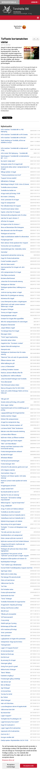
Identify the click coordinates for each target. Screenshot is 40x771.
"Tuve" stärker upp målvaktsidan (11, 565)
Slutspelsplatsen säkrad (8, 315)
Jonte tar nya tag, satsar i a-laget (11, 292)
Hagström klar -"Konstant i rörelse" (12, 343)
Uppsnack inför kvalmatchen (10, 731)
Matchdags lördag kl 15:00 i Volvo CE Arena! (15, 184)
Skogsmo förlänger (7, 309)
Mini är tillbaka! (5, 685)
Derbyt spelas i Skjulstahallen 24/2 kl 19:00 (14, 740)
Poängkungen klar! (7, 240)
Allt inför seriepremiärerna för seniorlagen (14, 322)
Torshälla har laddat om (8, 190)
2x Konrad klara (6, 691)
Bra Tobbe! (4, 697)
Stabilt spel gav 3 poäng (8, 623)
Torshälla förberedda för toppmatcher (13, 602)
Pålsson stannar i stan (8, 360)
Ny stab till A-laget (7, 454)
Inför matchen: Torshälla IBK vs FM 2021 (13, 137)
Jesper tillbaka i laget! (8, 328)
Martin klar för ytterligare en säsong (12, 295)
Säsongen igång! (6, 663)
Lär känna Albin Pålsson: (9, 434)
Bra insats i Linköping (8, 196)
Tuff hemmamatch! (7, 617)
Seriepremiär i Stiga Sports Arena (11, 642)
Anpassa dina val (8, 760)
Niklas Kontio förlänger (8, 669)
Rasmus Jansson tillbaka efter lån (12, 372)
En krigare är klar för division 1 (10, 224)
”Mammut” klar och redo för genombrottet (14, 357)
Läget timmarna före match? (10, 722)
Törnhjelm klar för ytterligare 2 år (11, 719)
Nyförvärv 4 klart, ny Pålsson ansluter (12, 437)
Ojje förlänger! (5, 688)
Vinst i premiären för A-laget (10, 199)
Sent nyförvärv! (5, 635)
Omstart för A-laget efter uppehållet (12, 318)
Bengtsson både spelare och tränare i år (13, 558)
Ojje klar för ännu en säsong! (10, 495)
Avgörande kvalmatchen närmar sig (12, 255)
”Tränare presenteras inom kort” (11, 175)
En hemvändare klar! (7, 651)
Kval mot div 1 (5, 734)
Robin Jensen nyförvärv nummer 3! (12, 538)
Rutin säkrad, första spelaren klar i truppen (14, 243)
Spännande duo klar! (7, 595)
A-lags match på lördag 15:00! (10, 193)
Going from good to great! (9, 666)
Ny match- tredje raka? (8, 161)
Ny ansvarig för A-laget (8, 660)
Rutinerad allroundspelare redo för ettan (13, 215)
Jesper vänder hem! (7, 489)
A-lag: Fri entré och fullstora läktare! (12, 509)
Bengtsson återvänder (8, 325)
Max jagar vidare (6, 334)
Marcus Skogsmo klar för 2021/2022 (12, 388)
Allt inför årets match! (8, 264)
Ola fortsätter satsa (7, 589)
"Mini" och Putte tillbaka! (8, 444)
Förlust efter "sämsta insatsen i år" (12, 425)
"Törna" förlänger (6, 598)
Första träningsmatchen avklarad (11, 451)
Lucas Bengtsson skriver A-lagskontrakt (14, 706)
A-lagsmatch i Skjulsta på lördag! (11, 605)
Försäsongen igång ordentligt (10, 679)
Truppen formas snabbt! (8, 178)
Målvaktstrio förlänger (8, 181)
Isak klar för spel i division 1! (10, 218)
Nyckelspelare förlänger (8, 561)
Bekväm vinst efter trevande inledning (13, 431)
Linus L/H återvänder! (7, 366)
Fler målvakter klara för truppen (11, 206)
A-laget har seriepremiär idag (10, 422)
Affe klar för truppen (7, 221)
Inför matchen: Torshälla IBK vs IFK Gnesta (14, 134)
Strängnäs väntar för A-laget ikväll (11, 164)
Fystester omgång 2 (7, 675)
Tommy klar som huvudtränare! (10, 246)
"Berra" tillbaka (5, 672)
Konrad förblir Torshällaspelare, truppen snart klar (17, 568)
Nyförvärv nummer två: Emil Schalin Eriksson (15, 541)
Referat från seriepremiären (9, 419)
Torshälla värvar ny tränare (9, 187)
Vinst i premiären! (6, 632)
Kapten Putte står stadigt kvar (10, 346)
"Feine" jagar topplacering (9, 337)
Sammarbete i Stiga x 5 (8, 473)
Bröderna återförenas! (8, 278)
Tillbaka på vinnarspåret (8, 614)
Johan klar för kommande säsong (12, 281)
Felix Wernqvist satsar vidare (10, 385)
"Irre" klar (4, 586)
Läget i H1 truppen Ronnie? (9, 648)
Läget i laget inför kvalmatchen (11, 728)
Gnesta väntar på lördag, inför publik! (13, 402)
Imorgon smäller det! (7, 737)
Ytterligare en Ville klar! (8, 284)
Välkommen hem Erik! (8, 709)
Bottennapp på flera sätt (8, 626)
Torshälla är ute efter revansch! (10, 512)
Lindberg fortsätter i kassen (10, 369)
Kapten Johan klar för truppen (10, 212)
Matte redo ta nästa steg (9, 574)
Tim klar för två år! (6, 694)
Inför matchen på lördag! (9, 629)
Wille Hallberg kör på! (8, 363)
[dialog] (20, 756)
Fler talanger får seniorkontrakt (11, 577)
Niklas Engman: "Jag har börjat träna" (13, 503)
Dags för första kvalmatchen (10, 258)
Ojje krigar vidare (6, 571)
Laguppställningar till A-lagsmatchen (12, 413)
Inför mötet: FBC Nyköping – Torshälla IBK (14, 153)
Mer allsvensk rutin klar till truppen (12, 230)
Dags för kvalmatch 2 (8, 725)
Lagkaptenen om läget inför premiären (13, 639)
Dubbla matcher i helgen (8, 416)
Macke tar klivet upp (7, 654)
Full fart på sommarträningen (10, 461)
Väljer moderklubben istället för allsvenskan (15, 236)
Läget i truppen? (6, 716)
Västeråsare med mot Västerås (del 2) (13, 515)
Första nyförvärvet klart (8, 592)
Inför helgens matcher (8, 470)
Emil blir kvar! (5, 657)
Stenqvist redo (5, 349)
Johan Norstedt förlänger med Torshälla (13, 379)
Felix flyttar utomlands (8, 275)
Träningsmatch (5, 645)
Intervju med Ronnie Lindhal (9, 608)
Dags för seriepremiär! (8, 203)
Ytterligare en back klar (8, 233)
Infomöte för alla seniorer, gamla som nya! (14, 467)
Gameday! (4, 252)
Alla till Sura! (5, 611)
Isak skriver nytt (6, 682)
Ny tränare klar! (5, 712)
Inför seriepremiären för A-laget (11, 272)
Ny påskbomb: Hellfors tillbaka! (11, 376)
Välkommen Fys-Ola (7, 583)
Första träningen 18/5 (8, 464)
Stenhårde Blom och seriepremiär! (12, 535)
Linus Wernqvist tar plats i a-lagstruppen (14, 301)
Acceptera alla (28, 766)
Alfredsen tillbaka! (7, 458)
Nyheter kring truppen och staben (11, 521)
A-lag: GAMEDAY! (6, 506)
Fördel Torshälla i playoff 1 (9, 261)
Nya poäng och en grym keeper (11, 524)
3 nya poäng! (5, 620)
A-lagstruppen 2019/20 (8, 485)
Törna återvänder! (6, 382)
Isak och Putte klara (7, 703)
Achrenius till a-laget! (7, 298)
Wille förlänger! (6, 700)
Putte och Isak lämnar (8, 580)
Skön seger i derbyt (7, 405)
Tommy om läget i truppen (9, 312)
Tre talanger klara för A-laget (10, 331)
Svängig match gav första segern (11, 440)
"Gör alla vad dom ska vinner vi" (11, 532)
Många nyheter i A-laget (8, 172)
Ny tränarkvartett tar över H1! (10, 492)
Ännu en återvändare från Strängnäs (12, 227)
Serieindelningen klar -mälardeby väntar (13, 249)
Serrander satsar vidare (8, 340)
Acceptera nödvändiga (11, 766)
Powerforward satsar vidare (10, 209)
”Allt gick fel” (5, 399)
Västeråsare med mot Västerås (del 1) (13, 518)
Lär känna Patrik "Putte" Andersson (12, 428)
